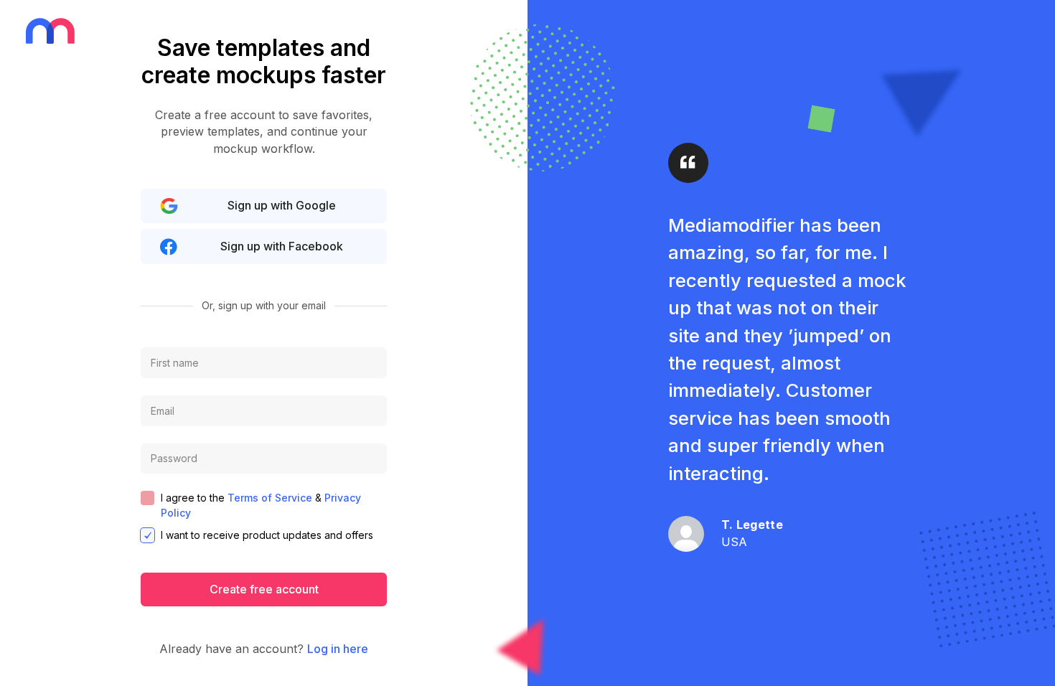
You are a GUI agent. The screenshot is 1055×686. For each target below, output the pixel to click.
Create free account (264, 589)
